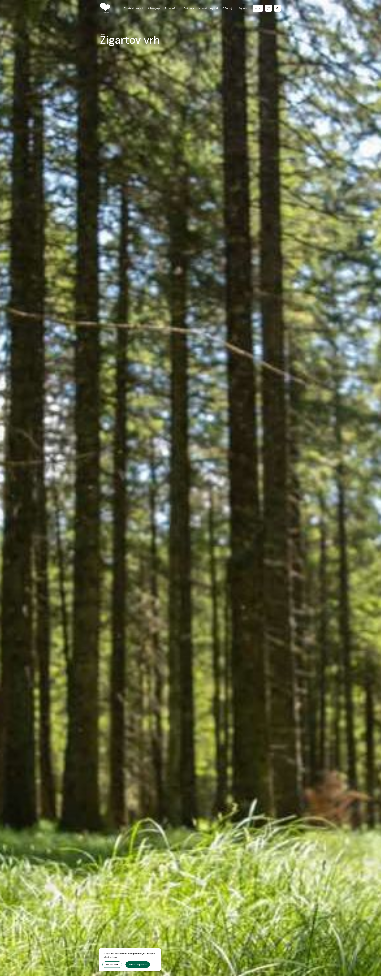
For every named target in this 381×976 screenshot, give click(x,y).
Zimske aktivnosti (133, 8)
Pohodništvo (172, 8)
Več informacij (112, 964)
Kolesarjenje (154, 8)
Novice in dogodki (208, 8)
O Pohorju (227, 8)
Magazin (242, 8)
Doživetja (189, 8)
